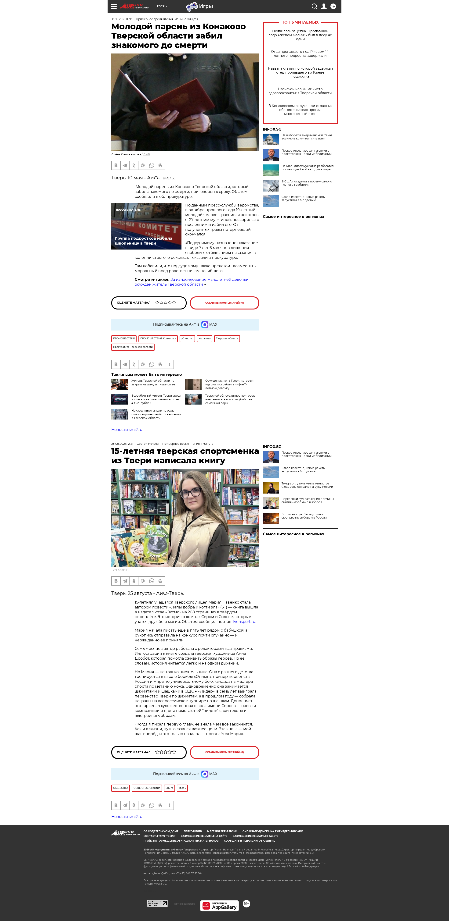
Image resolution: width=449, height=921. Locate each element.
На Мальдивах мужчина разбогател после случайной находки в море (308, 167)
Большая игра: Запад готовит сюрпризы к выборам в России (304, 516)
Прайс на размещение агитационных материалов (181, 840)
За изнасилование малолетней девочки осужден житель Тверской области (192, 282)
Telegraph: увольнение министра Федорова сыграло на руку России (307, 485)
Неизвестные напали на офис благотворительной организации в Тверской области (156, 414)
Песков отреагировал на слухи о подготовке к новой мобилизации (307, 152)
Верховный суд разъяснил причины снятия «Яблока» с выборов (308, 500)
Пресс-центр (193, 831)
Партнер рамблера (184, 903)
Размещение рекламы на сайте (204, 836)
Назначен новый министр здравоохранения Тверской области (300, 91)
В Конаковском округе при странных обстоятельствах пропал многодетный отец (300, 110)
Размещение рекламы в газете (255, 836)
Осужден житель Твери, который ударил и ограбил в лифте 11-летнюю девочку (229, 384)
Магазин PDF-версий (222, 831)
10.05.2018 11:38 (121, 19)
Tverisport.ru (120, 570)
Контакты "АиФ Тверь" (159, 836)
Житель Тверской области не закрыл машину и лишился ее (153, 382)
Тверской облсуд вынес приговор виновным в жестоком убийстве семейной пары (230, 399)
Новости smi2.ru (126, 429)
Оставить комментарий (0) (224, 302)
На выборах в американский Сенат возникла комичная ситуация (307, 137)
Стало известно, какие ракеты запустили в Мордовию (303, 198)
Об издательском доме (161, 831)
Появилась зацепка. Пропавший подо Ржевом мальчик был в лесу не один (300, 35)
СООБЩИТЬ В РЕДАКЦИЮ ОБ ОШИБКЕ (249, 840)
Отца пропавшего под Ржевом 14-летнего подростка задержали (300, 54)
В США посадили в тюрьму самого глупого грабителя (307, 183)
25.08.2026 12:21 (122, 443)
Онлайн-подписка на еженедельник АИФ (273, 831)
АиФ (146, 154)
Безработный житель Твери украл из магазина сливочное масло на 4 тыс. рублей (156, 399)
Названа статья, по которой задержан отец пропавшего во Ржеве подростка (300, 72)
